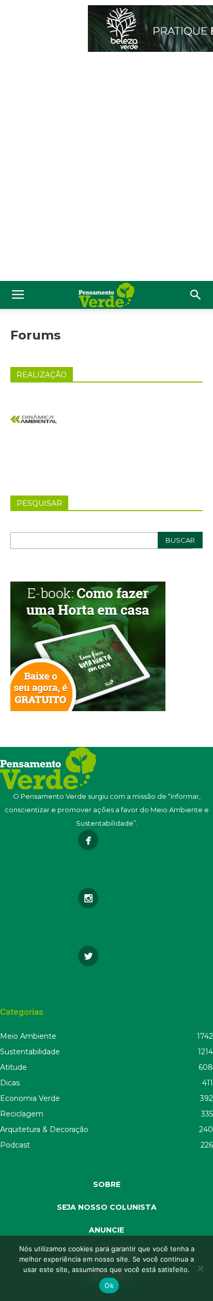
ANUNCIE (106, 1230)
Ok (109, 1285)
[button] (195, 295)
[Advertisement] (106, 169)
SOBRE (106, 1184)
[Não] (200, 1268)
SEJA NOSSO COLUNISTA (107, 1207)
